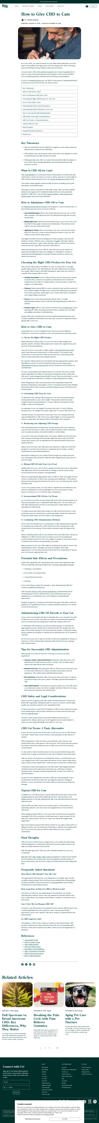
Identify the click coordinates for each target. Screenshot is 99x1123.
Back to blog (50, 960)
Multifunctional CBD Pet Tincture (35, 207)
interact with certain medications (44, 592)
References (27, 134)
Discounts (49, 6)
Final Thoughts (28, 127)
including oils (67, 308)
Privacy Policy (49, 1115)
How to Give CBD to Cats (32, 102)
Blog (16, 1011)
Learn (40, 6)
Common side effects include (63, 565)
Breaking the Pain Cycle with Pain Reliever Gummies (46, 1020)
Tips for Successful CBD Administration (37, 113)
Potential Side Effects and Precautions (36, 106)
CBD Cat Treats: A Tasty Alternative (35, 120)
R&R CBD (24, 857)
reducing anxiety (53, 194)
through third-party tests (64, 350)
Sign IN (93, 6)
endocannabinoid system (60, 179)
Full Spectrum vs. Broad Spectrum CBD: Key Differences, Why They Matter (14, 1022)
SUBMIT (16, 1093)
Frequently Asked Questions (33, 131)
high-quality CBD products (42, 857)
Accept (65, 1119)
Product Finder (28, 6)
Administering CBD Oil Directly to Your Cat (38, 110)
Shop (17, 6)
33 (57, 1048)
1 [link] (40, 1048)
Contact (60, 6)
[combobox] (5, 1087)
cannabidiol (29, 175)
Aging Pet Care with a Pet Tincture (75, 1018)
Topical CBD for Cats (30, 124)
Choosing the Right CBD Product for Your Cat (39, 99)
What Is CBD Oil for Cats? (32, 92)
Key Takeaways (28, 88)
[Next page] (61, 1048)
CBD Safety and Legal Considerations (36, 117)
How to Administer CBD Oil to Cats (35, 95)
